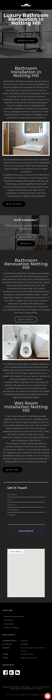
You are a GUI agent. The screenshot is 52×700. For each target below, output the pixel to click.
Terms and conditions (11, 627)
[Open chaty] (47, 696)
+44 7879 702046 (27, 654)
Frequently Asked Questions (14, 616)
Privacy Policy (9, 624)
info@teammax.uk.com (29, 658)
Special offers (8, 620)
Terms (43, 695)
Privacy (35, 695)
